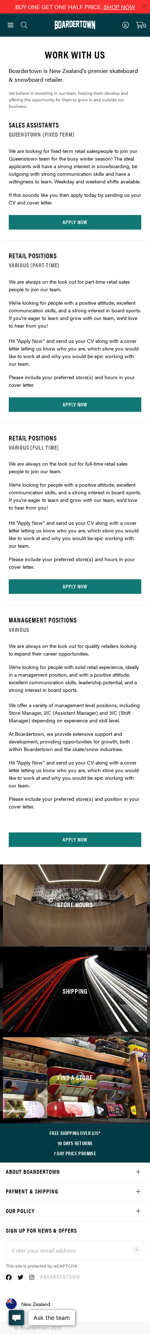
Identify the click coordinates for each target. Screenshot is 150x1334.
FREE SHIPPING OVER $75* (75, 1132)
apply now (75, 222)
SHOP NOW (119, 7)
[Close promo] (144, 6)
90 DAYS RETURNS (75, 1143)
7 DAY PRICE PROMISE (75, 1153)
